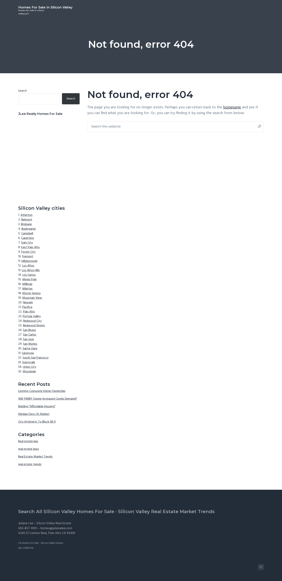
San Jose (28, 339)
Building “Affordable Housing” (36, 406)
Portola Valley (32, 316)
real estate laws (28, 449)
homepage (232, 107)
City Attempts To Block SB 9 (37, 421)
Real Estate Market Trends (35, 456)
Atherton (26, 215)
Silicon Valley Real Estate (53, 523)
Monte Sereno (31, 293)
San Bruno (29, 330)
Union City (29, 367)
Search (22, 90)
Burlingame (28, 228)
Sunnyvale (28, 362)
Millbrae (27, 284)
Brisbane (26, 224)
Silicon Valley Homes (52, 543)
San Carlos (29, 334)
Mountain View (32, 297)
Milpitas (27, 288)
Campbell (27, 233)
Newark (28, 302)
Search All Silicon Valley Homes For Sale (66, 511)
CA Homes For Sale (28, 543)
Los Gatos (29, 274)
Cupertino (27, 238)
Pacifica (27, 307)
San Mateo (30, 344)
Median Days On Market (33, 414)
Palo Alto (29, 311)
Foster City (28, 251)
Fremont (27, 256)
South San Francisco (36, 357)
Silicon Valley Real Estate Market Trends (166, 511)
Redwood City (32, 320)
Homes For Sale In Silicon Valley (45, 7)
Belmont (26, 219)
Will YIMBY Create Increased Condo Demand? (47, 398)
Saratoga (28, 353)
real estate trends (29, 464)
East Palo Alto (30, 247)
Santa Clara (30, 348)
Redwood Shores (34, 325)
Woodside (29, 371)
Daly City (27, 242)
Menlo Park (29, 279)
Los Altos (28, 265)
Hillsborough (29, 261)
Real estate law (28, 441)
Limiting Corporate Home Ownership (41, 391)
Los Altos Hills (31, 270)
